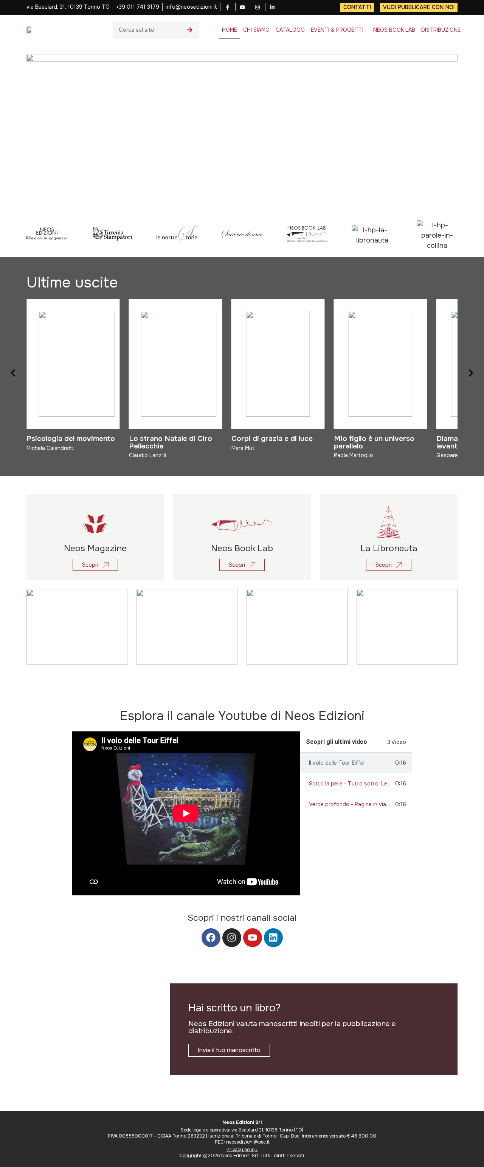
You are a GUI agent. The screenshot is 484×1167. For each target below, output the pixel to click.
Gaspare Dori (453, 455)
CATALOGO (290, 29)
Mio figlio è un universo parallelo (374, 442)
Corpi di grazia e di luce (272, 438)
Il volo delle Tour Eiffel (337, 762)
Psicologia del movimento (70, 438)
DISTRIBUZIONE (441, 29)
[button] (13, 372)
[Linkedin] (273, 937)
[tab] (356, 763)
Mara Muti (243, 448)
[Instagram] (231, 937)
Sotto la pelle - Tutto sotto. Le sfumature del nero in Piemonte (388, 783)
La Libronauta (388, 548)
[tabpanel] (186, 813)
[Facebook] (211, 937)
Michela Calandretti (50, 448)
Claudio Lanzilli (147, 455)
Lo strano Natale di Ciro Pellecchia (170, 442)
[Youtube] (252, 937)
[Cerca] (190, 30)
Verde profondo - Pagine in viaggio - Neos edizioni (373, 804)
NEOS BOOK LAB (394, 29)
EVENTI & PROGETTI (337, 29)
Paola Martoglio (353, 455)
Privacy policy (242, 1150)
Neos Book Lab (242, 548)
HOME (229, 29)
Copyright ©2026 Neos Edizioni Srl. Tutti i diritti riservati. (242, 1156)
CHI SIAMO (256, 29)
